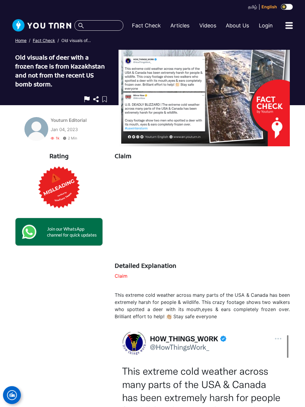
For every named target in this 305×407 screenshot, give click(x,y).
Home (21, 40)
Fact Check (44, 40)
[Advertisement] (202, 211)
